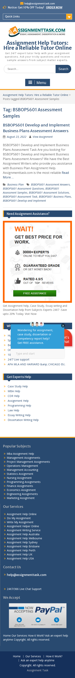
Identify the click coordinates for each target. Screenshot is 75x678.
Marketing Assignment (21, 498)
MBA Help (14, 391)
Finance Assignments (20, 486)
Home (17, 656)
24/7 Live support (18, 359)
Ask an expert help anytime (37, 660)
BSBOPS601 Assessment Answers (50, 184)
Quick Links (12, 16)
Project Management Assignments (28, 462)
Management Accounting (22, 470)
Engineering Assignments (22, 494)
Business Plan (15, 184)
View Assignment (43, 137)
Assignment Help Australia (23, 534)
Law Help (13, 410)
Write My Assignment (20, 522)
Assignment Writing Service (24, 530)
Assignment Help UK (19, 554)
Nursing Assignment (19, 478)
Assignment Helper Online (23, 526)
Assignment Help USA (20, 558)
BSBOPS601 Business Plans (55, 196)
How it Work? (54, 656)
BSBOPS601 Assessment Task (20, 196)
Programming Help (19, 405)
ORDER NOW (54, 7)
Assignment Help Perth (21, 550)
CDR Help (14, 396)
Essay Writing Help (19, 415)
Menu (41, 83)
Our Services (33, 656)
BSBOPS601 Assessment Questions (23, 188)
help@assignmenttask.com (39, 3)
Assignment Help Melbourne (24, 538)
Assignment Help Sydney (22, 542)
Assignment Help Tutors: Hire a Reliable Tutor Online (37, 45)
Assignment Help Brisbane (23, 546)
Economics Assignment (21, 490)
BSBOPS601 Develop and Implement (24, 200)
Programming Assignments (24, 482)
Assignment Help (18, 401)
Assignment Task (37, 670)
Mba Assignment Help (20, 453)
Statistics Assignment (20, 474)
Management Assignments (23, 457)
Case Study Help (18, 386)
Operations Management (22, 466)
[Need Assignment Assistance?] (37, 302)
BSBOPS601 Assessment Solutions (49, 192)
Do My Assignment (19, 518)
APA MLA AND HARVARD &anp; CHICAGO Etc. (36, 364)
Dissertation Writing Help (23, 420)
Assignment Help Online (22, 514)
